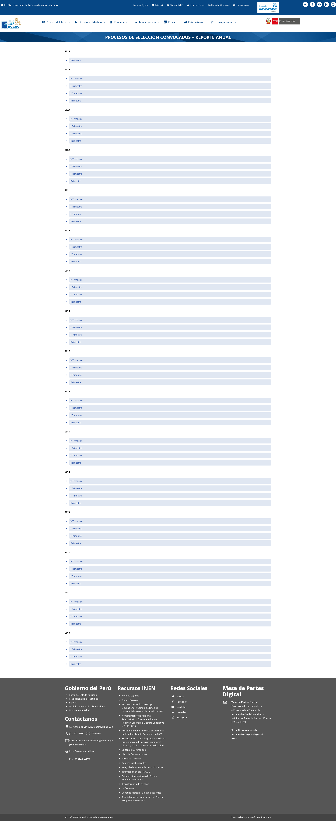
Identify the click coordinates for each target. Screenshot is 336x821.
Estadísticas (195, 22)
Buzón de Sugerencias (134, 749)
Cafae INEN (128, 788)
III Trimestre (76, 85)
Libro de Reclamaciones (135, 754)
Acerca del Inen (56, 22)
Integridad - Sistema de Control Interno (142, 767)
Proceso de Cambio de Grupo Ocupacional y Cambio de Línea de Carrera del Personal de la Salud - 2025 (142, 708)
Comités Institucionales (134, 762)
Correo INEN (176, 5)
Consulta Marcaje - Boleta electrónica (141, 792)
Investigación (147, 22)
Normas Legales (130, 695)
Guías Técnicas (130, 700)
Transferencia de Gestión (135, 783)
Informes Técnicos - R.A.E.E (136, 771)
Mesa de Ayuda (140, 5)
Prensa (172, 22)
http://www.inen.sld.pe (81, 751)
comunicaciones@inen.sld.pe (97, 740)
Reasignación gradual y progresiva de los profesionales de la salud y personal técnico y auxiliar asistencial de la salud (144, 742)
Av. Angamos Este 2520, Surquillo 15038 (91, 726)
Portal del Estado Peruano (83, 694)
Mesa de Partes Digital (243, 691)
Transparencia (224, 22)
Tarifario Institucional (219, 5)
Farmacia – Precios (132, 758)
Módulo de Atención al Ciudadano (87, 706)
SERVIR (72, 702)
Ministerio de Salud (79, 710)
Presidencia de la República (84, 698)
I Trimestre (75, 60)
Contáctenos (242, 5)
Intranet (159, 5)
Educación (120, 22)
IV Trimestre (76, 78)
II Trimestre (76, 93)
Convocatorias (197, 5)
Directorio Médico (90, 22)
